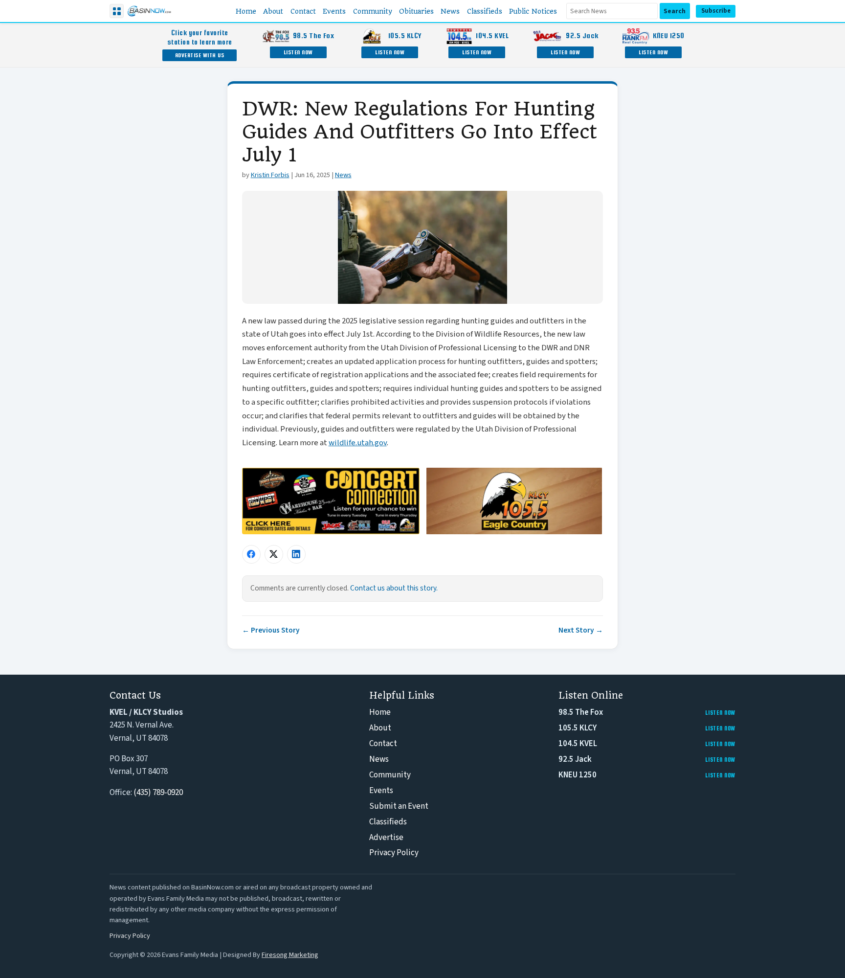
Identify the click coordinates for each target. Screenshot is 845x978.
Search (675, 11)
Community (390, 775)
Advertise (386, 837)
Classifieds (388, 822)
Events (381, 790)
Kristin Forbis (270, 175)
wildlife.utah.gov (358, 443)
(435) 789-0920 (158, 792)
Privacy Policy (394, 853)
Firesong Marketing (290, 955)
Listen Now (298, 52)
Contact (383, 744)
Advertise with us (199, 55)
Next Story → (580, 630)
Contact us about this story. (394, 588)
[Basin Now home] (149, 11)
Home (380, 712)
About (380, 728)
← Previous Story (271, 630)
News (343, 175)
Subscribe (716, 10)
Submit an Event (398, 806)
